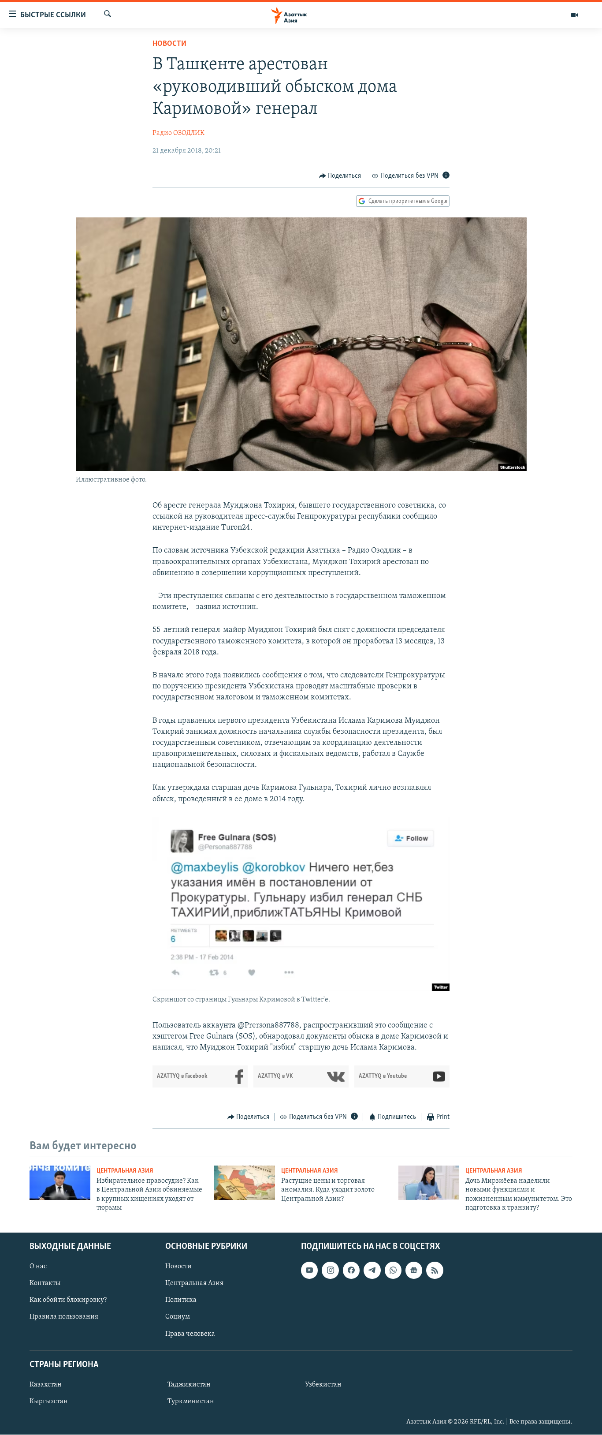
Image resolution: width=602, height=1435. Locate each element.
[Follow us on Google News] (413, 1270)
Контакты (45, 1283)
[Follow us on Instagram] (330, 1270)
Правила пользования (64, 1317)
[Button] (340, 176)
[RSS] (434, 1270)
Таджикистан (189, 1384)
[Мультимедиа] (574, 15)
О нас (38, 1267)
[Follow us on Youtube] (309, 1270)
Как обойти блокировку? (68, 1300)
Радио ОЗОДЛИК (178, 133)
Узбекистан (323, 1384)
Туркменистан (190, 1401)
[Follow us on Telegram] (372, 1270)
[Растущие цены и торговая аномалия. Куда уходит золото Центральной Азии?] (244, 1183)
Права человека (190, 1334)
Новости (169, 44)
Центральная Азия (125, 1171)
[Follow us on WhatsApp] (393, 1270)
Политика (181, 1300)
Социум (177, 1317)
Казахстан (46, 1384)
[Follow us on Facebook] (351, 1270)
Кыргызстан (49, 1401)
